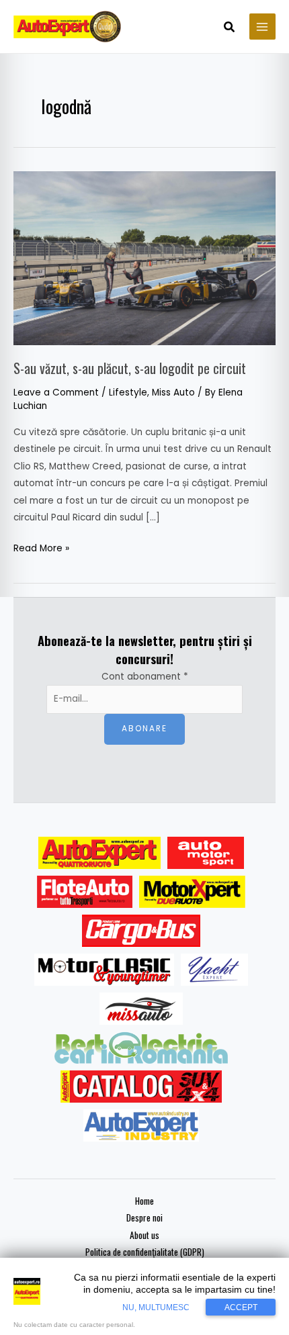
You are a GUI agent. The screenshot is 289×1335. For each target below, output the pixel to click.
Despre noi (144, 1217)
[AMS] (205, 853)
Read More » (41, 547)
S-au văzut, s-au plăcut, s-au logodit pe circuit (129, 368)
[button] (230, 28)
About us (144, 1235)
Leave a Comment (56, 392)
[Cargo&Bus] (141, 931)
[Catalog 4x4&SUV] (141, 1086)
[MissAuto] (141, 1009)
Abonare (144, 728)
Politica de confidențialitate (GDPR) (144, 1251)
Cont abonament (144, 676)
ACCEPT (240, 1307)
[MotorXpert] (192, 892)
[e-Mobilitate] (141, 1047)
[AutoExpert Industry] (140, 1125)
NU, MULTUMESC (156, 1307)
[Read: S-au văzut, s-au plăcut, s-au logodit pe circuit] (144, 257)
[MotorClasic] (104, 970)
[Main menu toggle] (262, 26)
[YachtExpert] (215, 970)
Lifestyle (128, 392)
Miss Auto (173, 392)
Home (144, 1200)
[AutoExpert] (99, 853)
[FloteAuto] (85, 892)
